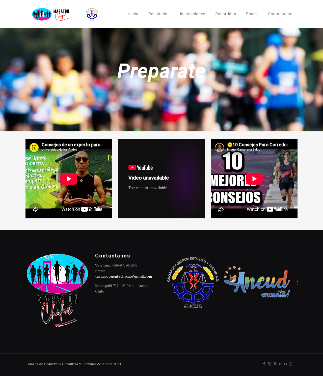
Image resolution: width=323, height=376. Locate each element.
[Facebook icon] (264, 363)
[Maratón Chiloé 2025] (65, 14)
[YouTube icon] (280, 363)
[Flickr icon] (285, 363)
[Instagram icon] (290, 363)
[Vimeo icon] (275, 363)
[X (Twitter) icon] (269, 363)
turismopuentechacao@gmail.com (123, 276)
